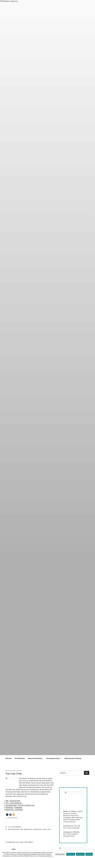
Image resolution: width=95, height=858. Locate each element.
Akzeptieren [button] (80, 854)
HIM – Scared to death (13, 801)
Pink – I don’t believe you (14, 803)
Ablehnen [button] (89, 854)
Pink (44, 829)
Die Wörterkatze (20, 758)
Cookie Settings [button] (60, 854)
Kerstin (19, 770)
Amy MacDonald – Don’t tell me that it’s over (20, 805)
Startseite (9, 758)
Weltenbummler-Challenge (72, 758)
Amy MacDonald (14, 829)
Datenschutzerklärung (35, 758)
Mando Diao (28, 829)
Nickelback (38, 829)
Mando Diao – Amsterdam (14, 810)
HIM (22, 829)
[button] (7, 814)
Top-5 (49, 829)
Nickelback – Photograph (14, 807)
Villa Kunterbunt (15, 827)
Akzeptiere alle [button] (70, 854)
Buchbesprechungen (53, 758)
